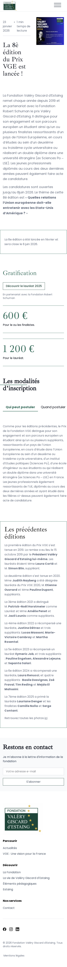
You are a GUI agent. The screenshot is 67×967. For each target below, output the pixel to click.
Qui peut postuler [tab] (20, 407)
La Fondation (12, 872)
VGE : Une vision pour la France (24, 854)
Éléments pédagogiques (20, 884)
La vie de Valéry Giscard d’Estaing (26, 878)
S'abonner (33, 782)
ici (46, 718)
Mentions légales (14, 955)
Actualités (10, 848)
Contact (9, 908)
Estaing (8, 889)
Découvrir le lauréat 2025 (24, 286)
